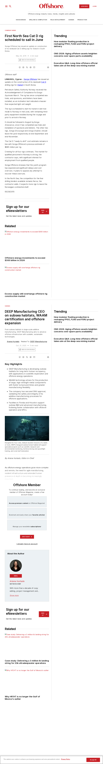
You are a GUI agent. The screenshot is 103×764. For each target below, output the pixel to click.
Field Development (57, 19)
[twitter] (27, 67)
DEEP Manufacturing (38, 342)
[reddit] (31, 67)
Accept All (93, 760)
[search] (10, 6)
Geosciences (21, 19)
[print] (48, 67)
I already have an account (27, 544)
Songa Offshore (30, 79)
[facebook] (20, 67)
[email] (34, 67)
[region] (51, 760)
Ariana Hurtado (13, 342)
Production (82, 19)
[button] (6, 6)
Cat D (43, 82)
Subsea (71, 19)
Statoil (20, 85)
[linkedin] (23, 67)
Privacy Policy (65, 759)
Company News (10, 30)
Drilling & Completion (38, 19)
